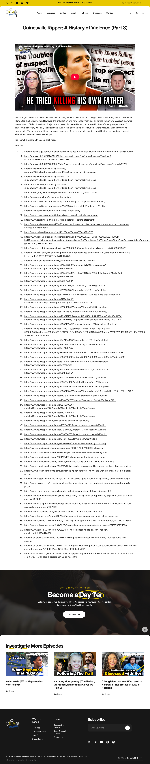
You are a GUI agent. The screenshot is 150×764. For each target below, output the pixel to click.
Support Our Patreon (59, 726)
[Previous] (46, 3)
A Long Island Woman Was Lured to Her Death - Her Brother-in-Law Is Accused (122, 684)
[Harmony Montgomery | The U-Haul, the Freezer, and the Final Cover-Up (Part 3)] (75, 664)
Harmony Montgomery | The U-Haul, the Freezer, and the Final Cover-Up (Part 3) (74, 684)
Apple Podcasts (39, 731)
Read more (10, 691)
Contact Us (58, 737)
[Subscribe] (127, 728)
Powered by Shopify (79, 756)
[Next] (103, 3)
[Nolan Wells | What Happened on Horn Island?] (27, 664)
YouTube (36, 728)
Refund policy (10, 760)
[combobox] (133, 3)
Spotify (35, 735)
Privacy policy (20, 760)
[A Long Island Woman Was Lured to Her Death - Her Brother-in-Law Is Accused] (123, 664)
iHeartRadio (37, 739)
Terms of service (31, 760)
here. (53, 140)
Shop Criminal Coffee (60, 732)
